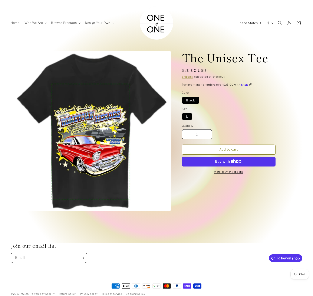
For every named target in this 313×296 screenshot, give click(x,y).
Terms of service (112, 293)
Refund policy (67, 293)
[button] (35, 22)
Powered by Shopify (42, 293)
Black (190, 100)
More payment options (228, 171)
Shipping (188, 76)
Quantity (188, 125)
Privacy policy (89, 293)
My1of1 (25, 293)
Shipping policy (135, 293)
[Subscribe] (82, 258)
